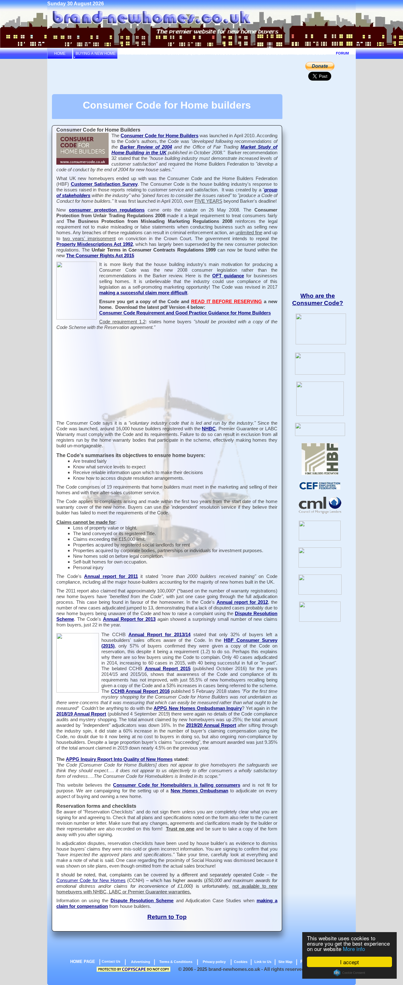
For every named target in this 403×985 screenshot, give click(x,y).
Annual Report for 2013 (129, 619)
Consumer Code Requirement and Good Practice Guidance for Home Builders (185, 312)
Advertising (140, 962)
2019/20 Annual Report (211, 725)
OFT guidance (228, 275)
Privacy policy (214, 962)
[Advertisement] (166, 76)
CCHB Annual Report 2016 (140, 691)
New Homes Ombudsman (199, 790)
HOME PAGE (82, 961)
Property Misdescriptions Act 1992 (94, 244)
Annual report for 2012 (242, 602)
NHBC (209, 428)
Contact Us (111, 961)
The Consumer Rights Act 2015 (100, 255)
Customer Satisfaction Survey (104, 184)
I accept (349, 962)
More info (354, 949)
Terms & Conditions (175, 962)
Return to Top (167, 917)
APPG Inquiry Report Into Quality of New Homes (119, 759)
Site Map (285, 962)
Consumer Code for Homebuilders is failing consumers (176, 785)
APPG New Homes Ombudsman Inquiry (198, 708)
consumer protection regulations (107, 209)
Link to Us (262, 962)
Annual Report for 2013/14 (159, 634)
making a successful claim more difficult (143, 292)
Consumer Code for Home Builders (159, 135)
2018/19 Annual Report (81, 713)
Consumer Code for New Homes (91, 880)
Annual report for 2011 (111, 576)
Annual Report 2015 (167, 668)
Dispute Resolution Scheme (142, 900)
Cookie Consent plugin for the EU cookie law (349, 972)
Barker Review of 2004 (146, 147)
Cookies (240, 962)
